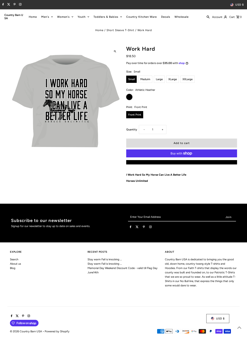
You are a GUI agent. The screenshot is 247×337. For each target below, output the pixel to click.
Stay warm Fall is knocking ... (105, 259)
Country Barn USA (13, 16)
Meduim (145, 79)
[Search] (208, 16)
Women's (63, 16)
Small (131, 79)
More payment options (181, 162)
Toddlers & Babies (105, 16)
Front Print (134, 114)
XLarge (172, 79)
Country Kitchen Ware (141, 16)
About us (15, 263)
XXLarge (187, 79)
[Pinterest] (14, 4)
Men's (45, 16)
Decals (165, 16)
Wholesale (181, 16)
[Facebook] (2, 4)
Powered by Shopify (57, 331)
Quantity (131, 129)
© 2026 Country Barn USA (26, 331)
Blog (12, 268)
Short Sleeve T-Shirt (120, 30)
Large (159, 79)
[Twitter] (8, 4)
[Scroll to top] (239, 327)
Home (33, 16)
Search (14, 259)
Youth (82, 16)
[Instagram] (20, 4)
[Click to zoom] (115, 51)
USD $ (239, 4)
